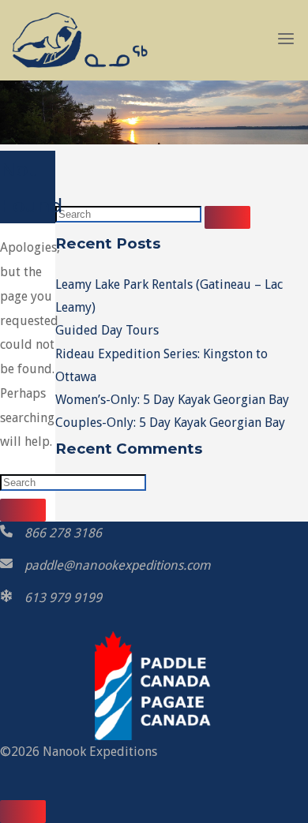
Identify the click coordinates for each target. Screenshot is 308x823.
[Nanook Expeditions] (80, 39)
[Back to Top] (23, 811)
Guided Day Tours (107, 330)
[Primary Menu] (285, 39)
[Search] (23, 510)
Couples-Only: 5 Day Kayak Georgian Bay (170, 422)
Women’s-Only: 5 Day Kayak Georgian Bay (172, 399)
